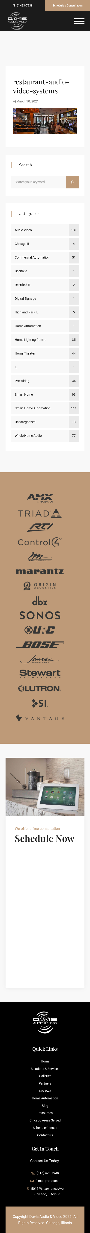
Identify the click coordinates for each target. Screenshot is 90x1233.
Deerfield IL (23, 285)
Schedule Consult (45, 1128)
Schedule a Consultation (68, 5)
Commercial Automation (32, 257)
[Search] (72, 182)
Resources (45, 1113)
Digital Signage (25, 298)
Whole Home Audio (28, 435)
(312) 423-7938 (23, 5)
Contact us (45, 1135)
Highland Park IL (27, 312)
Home (45, 1061)
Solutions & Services (45, 1069)
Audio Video (23, 230)
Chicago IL (22, 244)
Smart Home (24, 394)
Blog (45, 1106)
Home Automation (28, 326)
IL (16, 367)
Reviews (45, 1091)
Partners (45, 1083)
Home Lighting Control (31, 340)
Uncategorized (25, 422)
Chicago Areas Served (45, 1120)
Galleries (45, 1076)
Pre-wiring (22, 381)
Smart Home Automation (33, 408)
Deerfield (21, 271)
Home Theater (25, 353)
